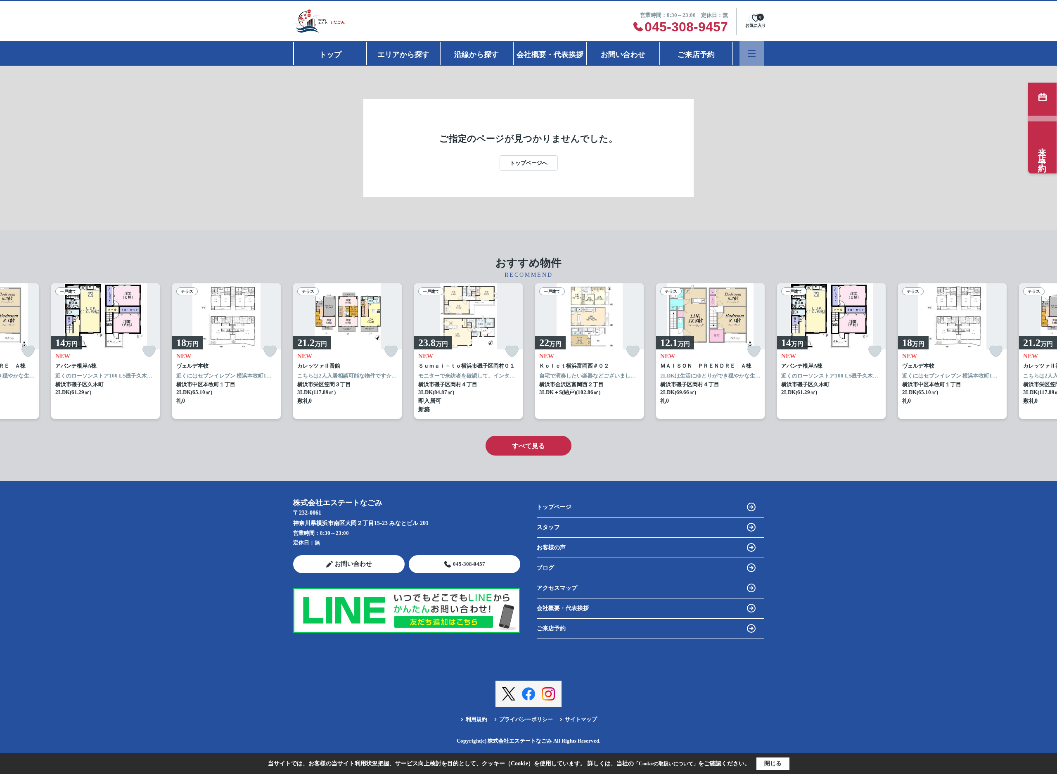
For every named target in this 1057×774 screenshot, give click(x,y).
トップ (330, 54)
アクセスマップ (557, 588)
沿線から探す (476, 54)
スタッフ (548, 527)
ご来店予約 (696, 54)
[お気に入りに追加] (28, 351)
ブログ (545, 568)
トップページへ (528, 163)
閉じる (773, 763)
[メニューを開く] (752, 53)
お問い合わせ (623, 54)
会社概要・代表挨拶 (550, 54)
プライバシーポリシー (526, 719)
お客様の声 (551, 547)
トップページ (554, 507)
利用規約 (476, 719)
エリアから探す (403, 54)
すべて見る (528, 445)
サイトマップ (581, 719)
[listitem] (347, 351)
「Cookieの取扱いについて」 (666, 764)
